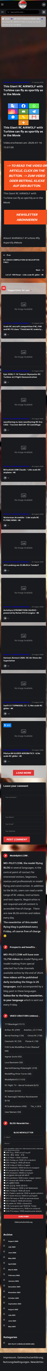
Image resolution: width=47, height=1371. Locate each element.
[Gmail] (34, 117)
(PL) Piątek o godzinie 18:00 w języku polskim (24, 1193)
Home (7, 19)
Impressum (9, 1357)
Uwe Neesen (13, 1112)
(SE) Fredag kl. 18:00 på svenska (18, 1201)
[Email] (23, 111)
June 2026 (12, 1253)
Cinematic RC (13, 1041)
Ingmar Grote (13, 1056)
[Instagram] (13, 111)
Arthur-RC (12, 1030)
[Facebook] (23, 105)
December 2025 (14, 1287)
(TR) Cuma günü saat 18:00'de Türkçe (20, 1206)
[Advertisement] (23, 51)
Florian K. (31, 1041)
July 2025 (11, 1315)
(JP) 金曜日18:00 (12, 1183)
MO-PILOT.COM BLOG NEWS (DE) (27, 19)
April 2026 (12, 1264)
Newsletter (37, 1361)
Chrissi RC (35, 1035)
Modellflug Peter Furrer (18, 1074)
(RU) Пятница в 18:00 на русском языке (22, 1198)
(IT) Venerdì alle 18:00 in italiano (18, 1180)
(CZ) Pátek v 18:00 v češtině (16, 1158)
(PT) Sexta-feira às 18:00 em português (21, 1196)
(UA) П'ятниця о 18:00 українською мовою (23, 1211)
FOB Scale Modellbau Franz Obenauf (22, 1049)
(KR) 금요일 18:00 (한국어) (16, 1186)
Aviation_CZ (33, 1030)
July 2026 (11, 1247)
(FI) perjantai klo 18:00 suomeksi (18, 1170)
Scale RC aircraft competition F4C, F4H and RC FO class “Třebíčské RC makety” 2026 (22, 329)
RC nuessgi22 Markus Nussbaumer (21, 1098)
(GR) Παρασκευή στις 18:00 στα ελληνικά (22, 1208)
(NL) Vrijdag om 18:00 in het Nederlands (21, 1188)
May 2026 (12, 1258)
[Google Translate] (13, 105)
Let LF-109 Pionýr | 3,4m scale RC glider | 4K (25, 275)
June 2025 (12, 1321)
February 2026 (14, 1275)
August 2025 (13, 1309)
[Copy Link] (23, 117)
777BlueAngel (15, 1024)
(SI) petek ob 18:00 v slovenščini (18, 1203)
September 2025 (14, 1304)
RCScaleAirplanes (16, 1106)
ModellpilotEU (15, 1079)
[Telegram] (34, 111)
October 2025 (13, 1298)
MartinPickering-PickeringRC (21, 1068)
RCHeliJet (13, 1091)
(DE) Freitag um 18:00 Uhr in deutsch (20, 1160)
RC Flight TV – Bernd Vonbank (22, 1085)
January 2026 (13, 1281)
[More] (23, 122)
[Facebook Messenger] (13, 117)
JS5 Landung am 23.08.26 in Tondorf (21, 565)
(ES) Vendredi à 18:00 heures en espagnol (22, 1168)
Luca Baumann (14, 1062)
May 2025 (12, 1326)
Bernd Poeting (14, 1035)
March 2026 (12, 1270)
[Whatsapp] (34, 105)
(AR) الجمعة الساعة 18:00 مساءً (17, 1152)
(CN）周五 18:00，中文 (15, 1155)
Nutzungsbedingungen (16, 1361)
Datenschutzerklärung (23, 1222)
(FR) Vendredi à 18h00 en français (19, 1173)
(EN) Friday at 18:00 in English (17, 1165)
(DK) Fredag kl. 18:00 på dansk (17, 1163)
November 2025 (14, 1292)
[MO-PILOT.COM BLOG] (22, 4)
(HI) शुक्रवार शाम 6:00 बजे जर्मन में (17, 1175)
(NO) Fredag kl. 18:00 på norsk (17, 1191)
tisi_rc (35, 1106)
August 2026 (13, 1241)
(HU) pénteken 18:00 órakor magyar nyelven (23, 1178)
